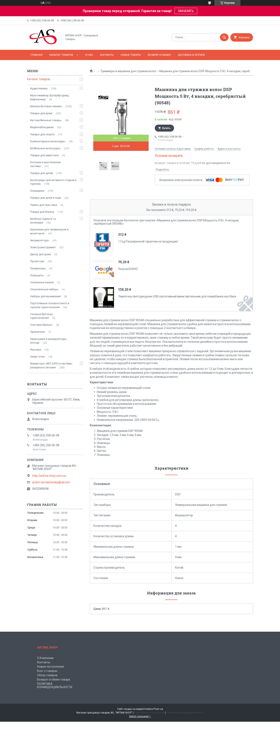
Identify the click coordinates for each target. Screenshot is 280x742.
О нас (89, 54)
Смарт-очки (37, 356)
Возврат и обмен (159, 54)
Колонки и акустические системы (45, 164)
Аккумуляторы (39, 240)
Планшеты (37, 275)
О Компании (45, 658)
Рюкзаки (35, 349)
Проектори (37, 261)
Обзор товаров (47, 675)
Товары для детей (41, 173)
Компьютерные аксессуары (47, 141)
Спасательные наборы (44, 289)
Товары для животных (44, 155)
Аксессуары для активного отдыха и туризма (53, 182)
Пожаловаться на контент (149, 712)
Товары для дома (41, 113)
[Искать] (224, 37)
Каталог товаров (38, 79)
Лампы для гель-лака (43, 204)
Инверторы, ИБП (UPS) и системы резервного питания (51, 365)
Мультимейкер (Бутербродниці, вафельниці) (49, 97)
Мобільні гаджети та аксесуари (43, 220)
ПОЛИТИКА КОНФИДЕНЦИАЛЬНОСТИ (54, 685)
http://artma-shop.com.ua (49, 475)
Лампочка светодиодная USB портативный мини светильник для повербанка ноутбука (177, 296)
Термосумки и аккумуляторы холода (48, 340)
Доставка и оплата (191, 54)
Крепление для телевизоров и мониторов (49, 231)
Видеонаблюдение (41, 127)
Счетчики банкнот (41, 324)
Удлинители (37, 331)
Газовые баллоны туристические (41, 316)
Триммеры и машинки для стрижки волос (128, 71)
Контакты (107, 54)
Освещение (37, 190)
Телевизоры (38, 268)
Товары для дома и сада (45, 197)
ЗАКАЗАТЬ (186, 11)
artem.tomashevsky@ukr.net (51, 482)
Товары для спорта (42, 134)
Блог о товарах (47, 671)
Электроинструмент (43, 247)
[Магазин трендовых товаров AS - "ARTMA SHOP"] (43, 44)
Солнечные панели (42, 282)
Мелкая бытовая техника (46, 106)
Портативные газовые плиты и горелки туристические (49, 305)
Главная (36, 54)
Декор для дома (40, 254)
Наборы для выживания (45, 296)
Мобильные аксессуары (45, 148)
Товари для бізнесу (42, 211)
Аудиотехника (39, 88)
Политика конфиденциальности (185, 712)
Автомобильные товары (45, 120)
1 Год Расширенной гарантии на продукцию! (148, 241)
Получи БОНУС (128, 269)
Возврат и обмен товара (53, 679)
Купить (166, 128)
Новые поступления (50, 666)
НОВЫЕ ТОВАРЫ (131, 54)
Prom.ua (158, 709)
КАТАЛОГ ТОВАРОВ (61, 54)
